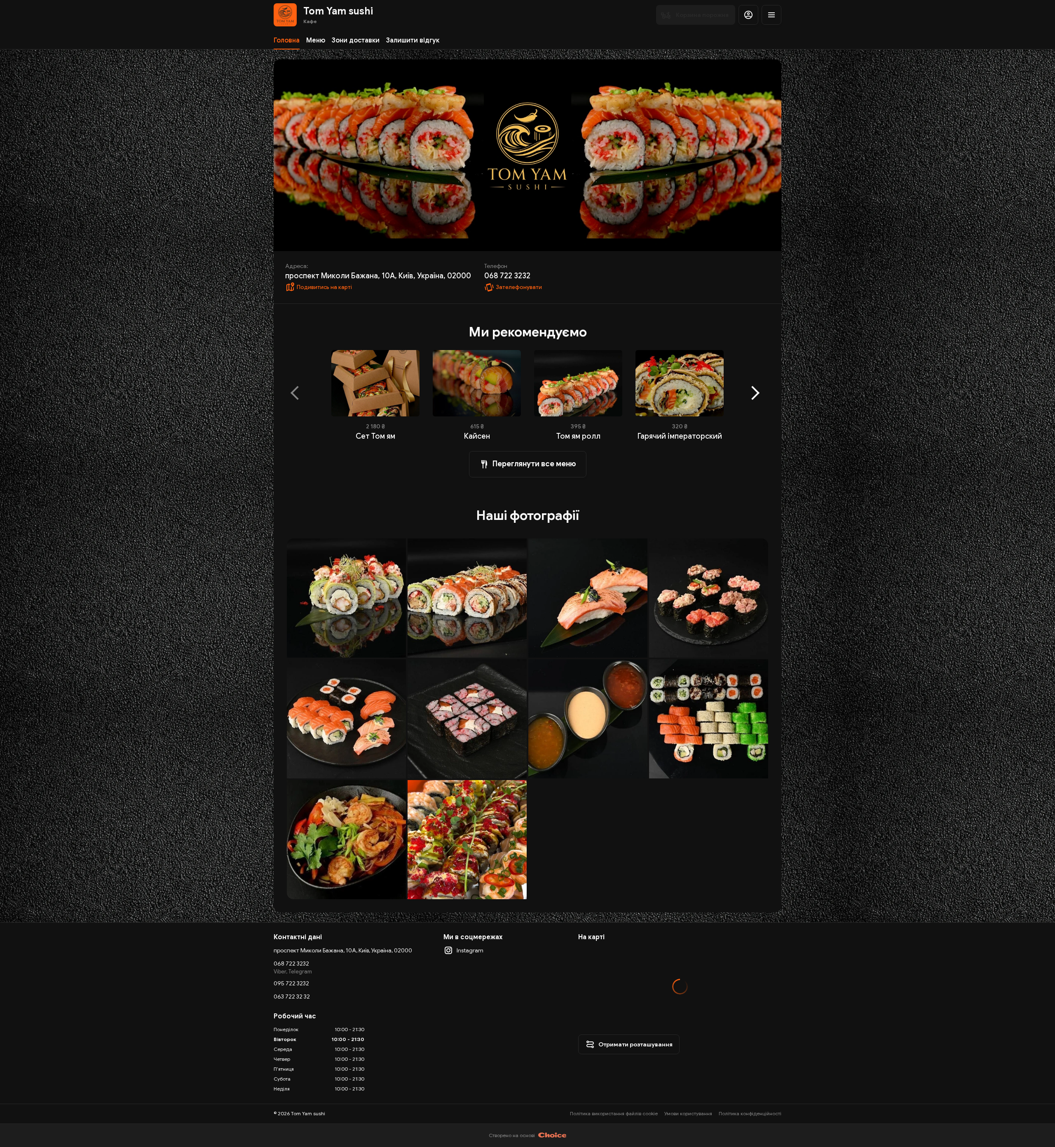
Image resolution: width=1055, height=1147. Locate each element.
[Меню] (771, 15)
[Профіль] (748, 15)
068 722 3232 (291, 963)
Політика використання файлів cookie (614, 1113)
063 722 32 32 (292, 996)
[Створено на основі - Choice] (552, 1135)
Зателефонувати (519, 287)
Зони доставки (356, 40)
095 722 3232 (291, 983)
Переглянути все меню (534, 463)
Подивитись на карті (324, 287)
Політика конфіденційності (750, 1113)
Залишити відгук (412, 40)
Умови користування (688, 1113)
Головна (287, 40)
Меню (315, 40)
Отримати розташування (635, 1044)
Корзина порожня (702, 15)
